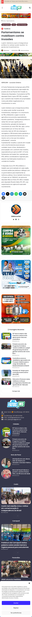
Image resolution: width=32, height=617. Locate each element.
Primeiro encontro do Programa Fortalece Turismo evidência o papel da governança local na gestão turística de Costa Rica (21, 348)
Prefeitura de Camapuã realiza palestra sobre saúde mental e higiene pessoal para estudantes (15, 545)
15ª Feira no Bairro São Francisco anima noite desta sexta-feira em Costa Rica (20, 336)
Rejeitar (16, 608)
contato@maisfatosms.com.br (16, 417)
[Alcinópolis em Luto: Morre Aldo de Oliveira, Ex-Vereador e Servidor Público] (6, 463)
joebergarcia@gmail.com (14, 419)
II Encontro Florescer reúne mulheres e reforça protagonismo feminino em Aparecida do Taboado (21, 382)
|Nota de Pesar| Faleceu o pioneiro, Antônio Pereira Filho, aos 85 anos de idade (21, 472)
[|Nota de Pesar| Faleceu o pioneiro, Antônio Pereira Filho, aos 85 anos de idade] (6, 474)
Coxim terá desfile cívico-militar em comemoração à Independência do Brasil (14, 508)
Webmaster (6, 50)
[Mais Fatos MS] (16, 7)
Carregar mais (16, 391)
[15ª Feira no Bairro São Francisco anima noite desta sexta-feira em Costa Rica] (6, 336)
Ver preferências (16, 613)
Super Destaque (22, 24)
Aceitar (16, 603)
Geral (13, 24)
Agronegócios (10, 20)
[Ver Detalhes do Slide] (16, 15)
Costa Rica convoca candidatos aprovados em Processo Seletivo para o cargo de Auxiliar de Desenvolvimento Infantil (21, 362)
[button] (29, 583)
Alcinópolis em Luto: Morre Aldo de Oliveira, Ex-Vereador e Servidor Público (21, 461)
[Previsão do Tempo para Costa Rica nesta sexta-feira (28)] (6, 373)
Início (4, 20)
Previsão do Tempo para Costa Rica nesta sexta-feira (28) (21, 372)
